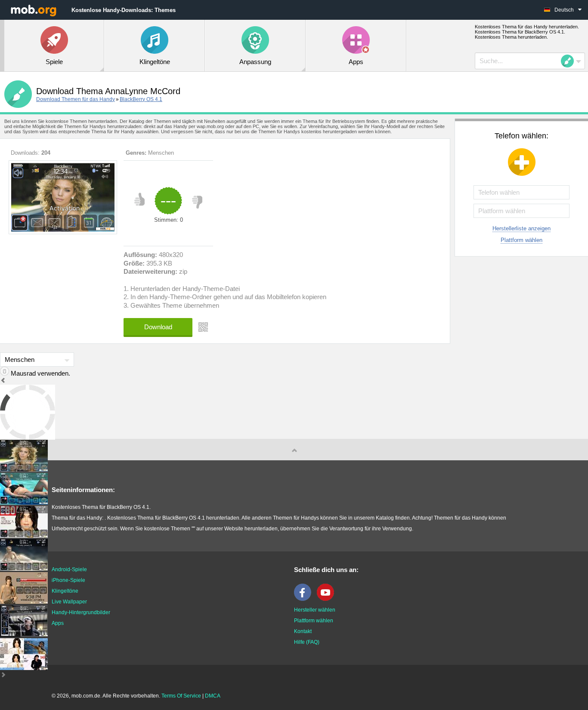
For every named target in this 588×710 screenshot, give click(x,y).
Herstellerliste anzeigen (521, 228)
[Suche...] (570, 61)
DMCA (212, 696)
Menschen (161, 153)
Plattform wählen (521, 240)
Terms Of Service (181, 696)
